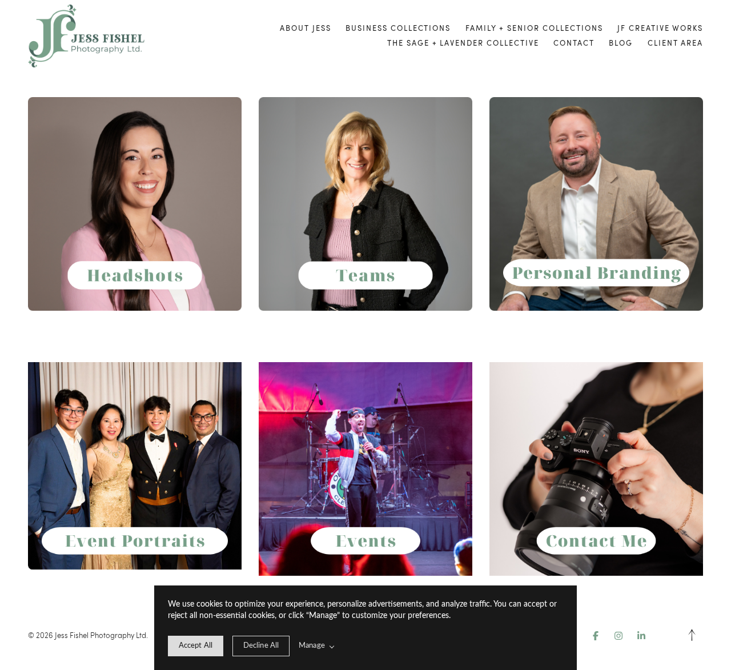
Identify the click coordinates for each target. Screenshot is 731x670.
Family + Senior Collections (534, 28)
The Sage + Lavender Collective (463, 43)
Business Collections (398, 28)
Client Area (675, 43)
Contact (574, 43)
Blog (621, 43)
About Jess (305, 28)
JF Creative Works (660, 28)
